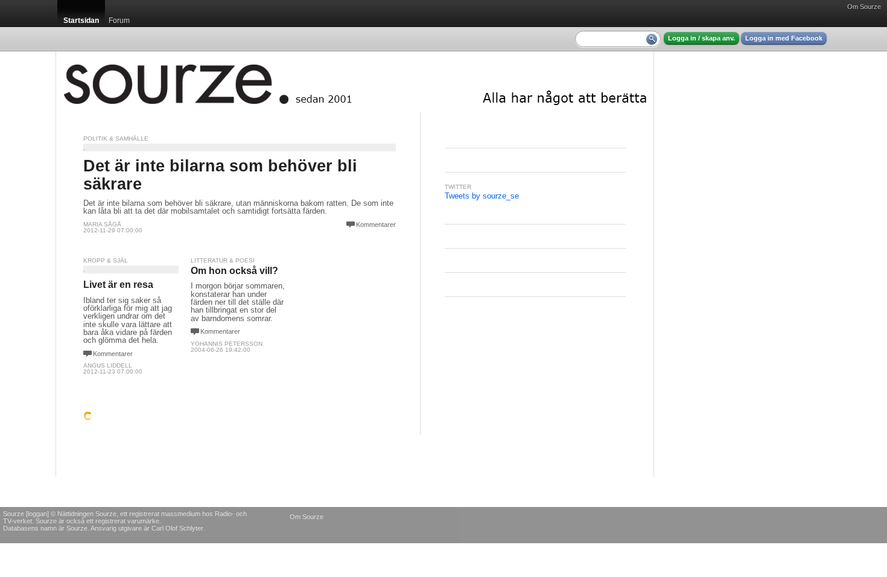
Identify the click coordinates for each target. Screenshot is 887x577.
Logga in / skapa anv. (701, 38)
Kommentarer (376, 224)
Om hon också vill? (234, 271)
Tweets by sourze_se (482, 195)
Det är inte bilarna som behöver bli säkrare (220, 175)
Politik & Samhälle (115, 138)
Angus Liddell (107, 365)
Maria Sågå (102, 224)
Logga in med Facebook (783, 38)
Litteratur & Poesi (223, 260)
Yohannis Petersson (226, 343)
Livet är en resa (118, 284)
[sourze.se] (354, 81)
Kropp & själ (105, 260)
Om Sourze (864, 6)
